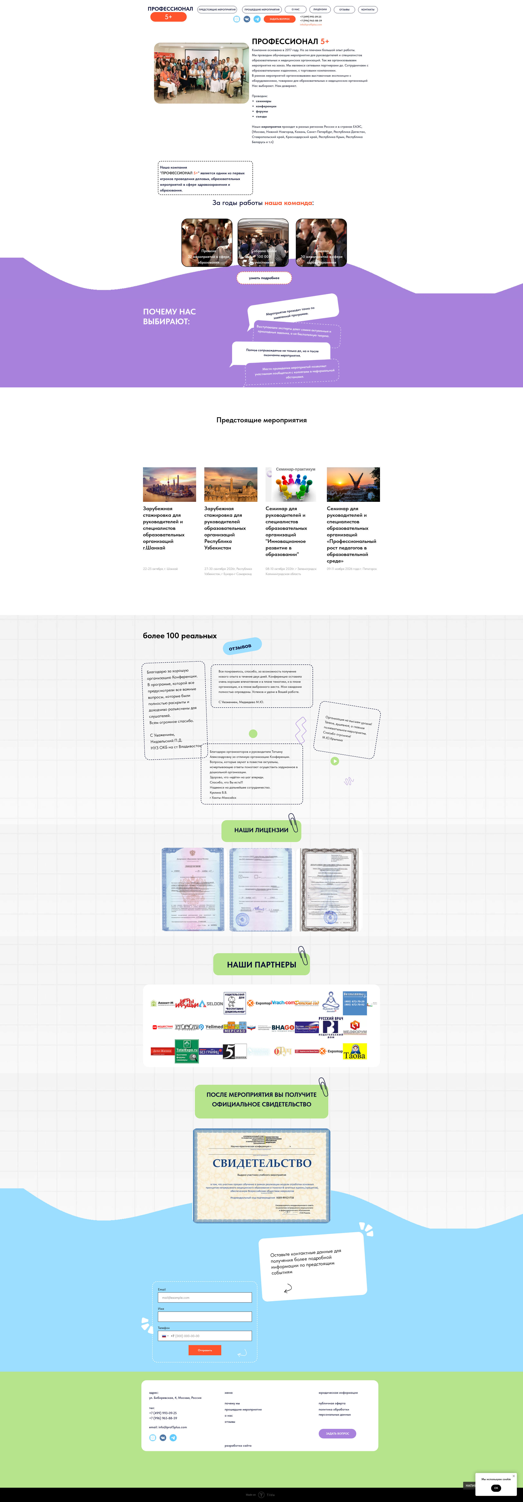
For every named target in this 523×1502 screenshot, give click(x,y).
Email (162, 1289)
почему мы (232, 1403)
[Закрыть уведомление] (514, 1476)
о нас (229, 1415)
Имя (161, 1309)
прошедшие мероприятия (243, 1409)
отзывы (230, 1422)
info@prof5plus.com (311, 24)
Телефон (164, 1328)
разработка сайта (238, 1445)
